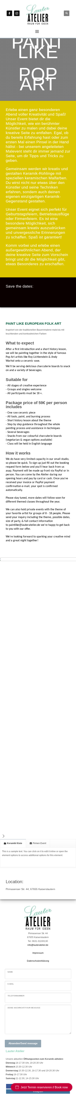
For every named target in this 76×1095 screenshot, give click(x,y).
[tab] (13, 843)
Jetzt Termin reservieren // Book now (44, 1087)
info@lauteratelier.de (37, 945)
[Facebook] (9, 13)
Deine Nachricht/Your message (24, 1008)
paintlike (24, 525)
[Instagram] (17, 13)
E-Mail (11, 984)
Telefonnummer (16, 996)
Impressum (38, 953)
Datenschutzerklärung (38, 961)
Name (10, 972)
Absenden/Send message (22, 1043)
